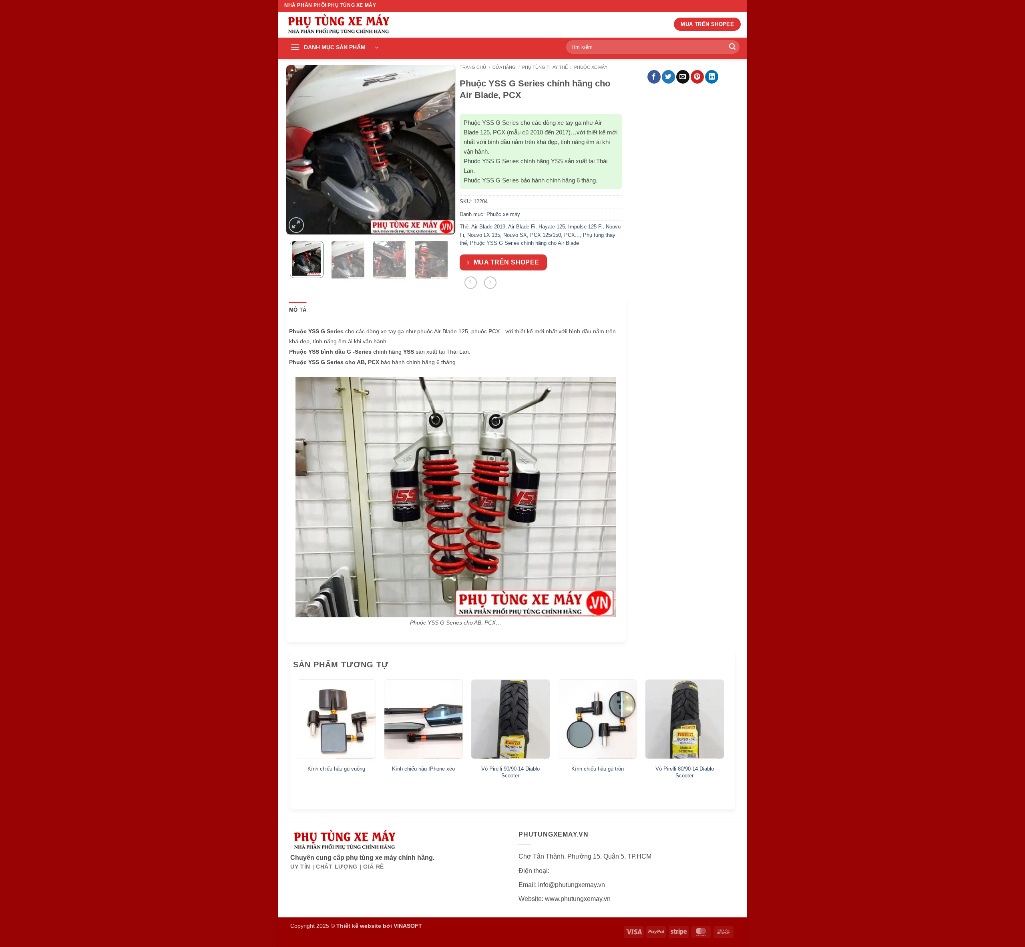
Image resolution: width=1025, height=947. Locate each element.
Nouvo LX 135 (483, 235)
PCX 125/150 (545, 235)
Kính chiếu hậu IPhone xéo (423, 769)
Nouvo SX (515, 235)
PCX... (572, 235)
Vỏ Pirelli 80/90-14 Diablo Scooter (684, 772)
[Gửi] (732, 47)
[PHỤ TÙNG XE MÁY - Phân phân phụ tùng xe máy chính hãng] (338, 25)
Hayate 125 (552, 227)
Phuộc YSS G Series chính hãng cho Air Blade (524, 243)
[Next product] (470, 282)
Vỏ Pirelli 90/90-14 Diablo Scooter (510, 772)
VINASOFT (408, 926)
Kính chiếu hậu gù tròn (597, 769)
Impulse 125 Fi (585, 227)
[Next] (442, 150)
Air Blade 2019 (488, 227)
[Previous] (299, 150)
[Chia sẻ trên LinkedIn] (711, 77)
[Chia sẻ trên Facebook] (654, 77)
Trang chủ (473, 67)
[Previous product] (490, 282)
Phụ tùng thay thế (545, 67)
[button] (334, 48)
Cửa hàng (504, 67)
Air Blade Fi (521, 227)
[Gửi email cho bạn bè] (682, 77)
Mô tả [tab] (297, 310)
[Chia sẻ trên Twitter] (668, 77)
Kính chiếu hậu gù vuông (336, 769)
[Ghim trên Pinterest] (697, 77)
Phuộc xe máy (590, 67)
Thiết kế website (358, 926)
